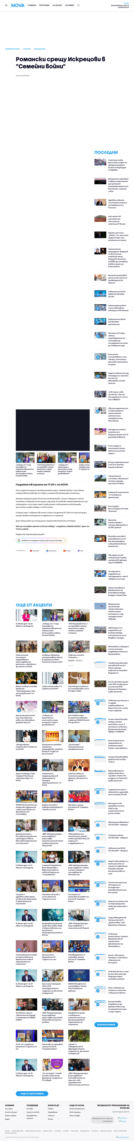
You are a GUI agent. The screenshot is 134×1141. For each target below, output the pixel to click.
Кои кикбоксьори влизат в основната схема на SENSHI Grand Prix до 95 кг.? (78, 718)
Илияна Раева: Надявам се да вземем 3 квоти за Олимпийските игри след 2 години (117, 1006)
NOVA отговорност (77, 1109)
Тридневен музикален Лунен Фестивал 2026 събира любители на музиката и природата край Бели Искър (52, 929)
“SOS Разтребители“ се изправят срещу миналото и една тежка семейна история (78, 628)
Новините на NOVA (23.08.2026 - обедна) (118, 849)
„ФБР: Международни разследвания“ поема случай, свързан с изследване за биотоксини (78, 869)
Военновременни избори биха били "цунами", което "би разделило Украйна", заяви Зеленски (118, 776)
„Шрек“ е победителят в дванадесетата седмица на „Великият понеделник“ (78, 1048)
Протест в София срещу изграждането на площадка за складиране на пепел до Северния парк (118, 339)
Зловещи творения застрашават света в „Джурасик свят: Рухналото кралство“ (52, 658)
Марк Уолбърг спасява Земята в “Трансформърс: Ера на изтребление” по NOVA (26, 691)
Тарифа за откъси (48, 1130)
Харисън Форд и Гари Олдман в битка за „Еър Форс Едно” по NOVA (25, 777)
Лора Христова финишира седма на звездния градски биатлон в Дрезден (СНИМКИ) (117, 165)
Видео (7, 1119)
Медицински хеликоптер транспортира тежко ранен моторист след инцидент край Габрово (115, 611)
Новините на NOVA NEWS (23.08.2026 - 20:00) (116, 294)
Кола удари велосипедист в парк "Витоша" (118, 508)
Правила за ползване (106, 1130)
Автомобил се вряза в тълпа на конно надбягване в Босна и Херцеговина (118, 650)
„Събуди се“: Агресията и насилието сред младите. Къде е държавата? (50, 720)
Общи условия (74, 1130)
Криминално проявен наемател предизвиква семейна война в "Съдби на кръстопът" (52, 749)
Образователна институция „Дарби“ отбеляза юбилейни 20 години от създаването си (79, 838)
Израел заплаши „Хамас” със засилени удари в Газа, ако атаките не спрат (118, 236)
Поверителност (84, 1130)
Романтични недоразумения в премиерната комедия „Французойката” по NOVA (51, 779)
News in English (74, 1115)
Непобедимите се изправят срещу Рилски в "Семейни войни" (76, 958)
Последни (9, 1109)
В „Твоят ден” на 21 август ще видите (24, 866)
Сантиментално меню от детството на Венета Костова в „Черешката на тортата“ (26, 959)
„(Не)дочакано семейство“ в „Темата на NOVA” (26, 747)
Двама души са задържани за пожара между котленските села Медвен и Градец (117, 633)
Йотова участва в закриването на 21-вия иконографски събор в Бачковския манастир (117, 541)
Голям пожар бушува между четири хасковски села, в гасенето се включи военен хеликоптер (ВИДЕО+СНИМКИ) (118, 725)
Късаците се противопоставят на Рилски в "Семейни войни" (78, 897)
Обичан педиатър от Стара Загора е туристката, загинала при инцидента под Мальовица (118, 414)
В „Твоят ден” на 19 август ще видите (24, 985)
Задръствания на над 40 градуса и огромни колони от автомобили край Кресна (118, 378)
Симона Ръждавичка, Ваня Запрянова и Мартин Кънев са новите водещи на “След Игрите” (52, 869)
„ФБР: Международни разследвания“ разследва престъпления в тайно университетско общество (52, 839)
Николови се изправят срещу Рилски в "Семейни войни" (52, 1046)
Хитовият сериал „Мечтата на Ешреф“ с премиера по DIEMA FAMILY (26, 1016)
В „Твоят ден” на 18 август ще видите (24, 1074)
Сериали (51, 1115)
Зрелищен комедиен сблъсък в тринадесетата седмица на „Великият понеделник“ (52, 988)
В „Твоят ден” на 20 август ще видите (24, 924)
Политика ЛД (94, 1130)
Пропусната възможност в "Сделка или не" (49, 957)
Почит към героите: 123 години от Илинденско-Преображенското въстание (117, 887)
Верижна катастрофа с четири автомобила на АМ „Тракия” (118, 523)
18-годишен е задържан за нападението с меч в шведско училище (118, 575)
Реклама (7, 1130)
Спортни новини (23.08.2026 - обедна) (118, 836)
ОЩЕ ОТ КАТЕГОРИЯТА (32, 1093)
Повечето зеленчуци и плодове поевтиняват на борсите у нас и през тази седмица (118, 705)
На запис (57, 5)
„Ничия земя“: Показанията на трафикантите (76, 747)
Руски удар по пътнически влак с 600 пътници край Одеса (117, 449)
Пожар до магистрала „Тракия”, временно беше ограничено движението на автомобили (118, 940)
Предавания (52, 1112)
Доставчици (58, 1130)
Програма (44, 5)
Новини (32, 5)
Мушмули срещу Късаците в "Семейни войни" (78, 807)
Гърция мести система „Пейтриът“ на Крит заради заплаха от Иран (118, 479)
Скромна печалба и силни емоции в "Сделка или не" (51, 896)
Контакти (66, 1130)
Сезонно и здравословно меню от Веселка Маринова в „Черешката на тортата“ (26, 899)
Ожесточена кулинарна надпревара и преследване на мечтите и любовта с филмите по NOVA (26, 660)
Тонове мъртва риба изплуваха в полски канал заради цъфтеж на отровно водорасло (118, 668)
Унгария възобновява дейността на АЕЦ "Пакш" (118, 759)
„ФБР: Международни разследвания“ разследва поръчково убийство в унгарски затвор (52, 1017)
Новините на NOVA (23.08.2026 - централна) (116, 321)
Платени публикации (11, 1133)
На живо (69, 5)
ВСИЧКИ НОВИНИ (106, 1024)
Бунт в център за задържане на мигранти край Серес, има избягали (117, 744)
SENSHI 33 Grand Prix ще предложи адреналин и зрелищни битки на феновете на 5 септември (26, 809)
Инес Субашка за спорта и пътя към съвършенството (117, 990)
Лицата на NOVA (33, 1112)
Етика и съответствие (120, 1130)
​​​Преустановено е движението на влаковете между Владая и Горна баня (117, 591)
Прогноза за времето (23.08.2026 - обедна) (118, 823)
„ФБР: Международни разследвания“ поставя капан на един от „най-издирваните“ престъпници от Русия (78, 1079)
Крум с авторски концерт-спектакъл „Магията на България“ (118, 959)
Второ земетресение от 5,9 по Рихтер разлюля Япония (118, 464)
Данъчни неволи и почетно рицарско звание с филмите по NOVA (78, 777)
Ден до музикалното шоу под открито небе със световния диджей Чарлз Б (25, 718)
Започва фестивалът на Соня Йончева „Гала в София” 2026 (78, 688)
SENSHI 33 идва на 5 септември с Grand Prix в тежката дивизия (77, 987)
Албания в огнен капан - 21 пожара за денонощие (118, 494)
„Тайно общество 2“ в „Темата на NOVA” (52, 687)
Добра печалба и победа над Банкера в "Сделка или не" (52, 807)
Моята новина (10, 1115)
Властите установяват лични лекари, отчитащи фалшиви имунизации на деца (118, 359)
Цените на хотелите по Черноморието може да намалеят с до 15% (118, 905)
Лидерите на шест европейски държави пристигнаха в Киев (118, 792)
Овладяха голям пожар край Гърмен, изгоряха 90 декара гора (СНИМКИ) (117, 558)
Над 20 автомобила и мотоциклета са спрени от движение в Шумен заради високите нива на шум (118, 867)
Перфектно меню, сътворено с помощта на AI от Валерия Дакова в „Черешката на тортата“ (76, 1018)
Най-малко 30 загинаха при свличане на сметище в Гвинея (116, 220)
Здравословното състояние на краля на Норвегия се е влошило (117, 203)
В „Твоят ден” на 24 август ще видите (24, 625)
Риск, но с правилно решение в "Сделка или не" (26, 1046)
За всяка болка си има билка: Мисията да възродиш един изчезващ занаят (118, 975)
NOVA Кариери (75, 1112)
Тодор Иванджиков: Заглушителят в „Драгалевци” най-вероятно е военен (117, 921)
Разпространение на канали (33, 1130)
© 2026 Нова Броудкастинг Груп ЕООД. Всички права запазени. (22, 1137)
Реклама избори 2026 (17, 1130)
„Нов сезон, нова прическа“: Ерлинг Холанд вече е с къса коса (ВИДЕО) (118, 395)
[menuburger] (6, 5)
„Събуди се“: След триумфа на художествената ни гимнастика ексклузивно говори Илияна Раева (52, 629)
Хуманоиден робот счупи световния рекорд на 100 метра (118, 307)
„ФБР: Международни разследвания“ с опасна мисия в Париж (78, 925)
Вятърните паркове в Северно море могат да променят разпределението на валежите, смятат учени (118, 185)
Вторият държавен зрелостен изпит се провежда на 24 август (117, 279)
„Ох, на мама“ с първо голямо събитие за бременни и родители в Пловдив (52, 1076)
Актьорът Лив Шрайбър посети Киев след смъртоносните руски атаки (116, 808)
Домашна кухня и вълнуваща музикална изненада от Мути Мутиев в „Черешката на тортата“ (26, 838)
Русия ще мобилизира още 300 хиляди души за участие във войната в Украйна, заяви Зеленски (118, 687)
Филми (50, 1119)
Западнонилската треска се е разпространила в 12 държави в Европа (118, 433)
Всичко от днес (11, 1112)
